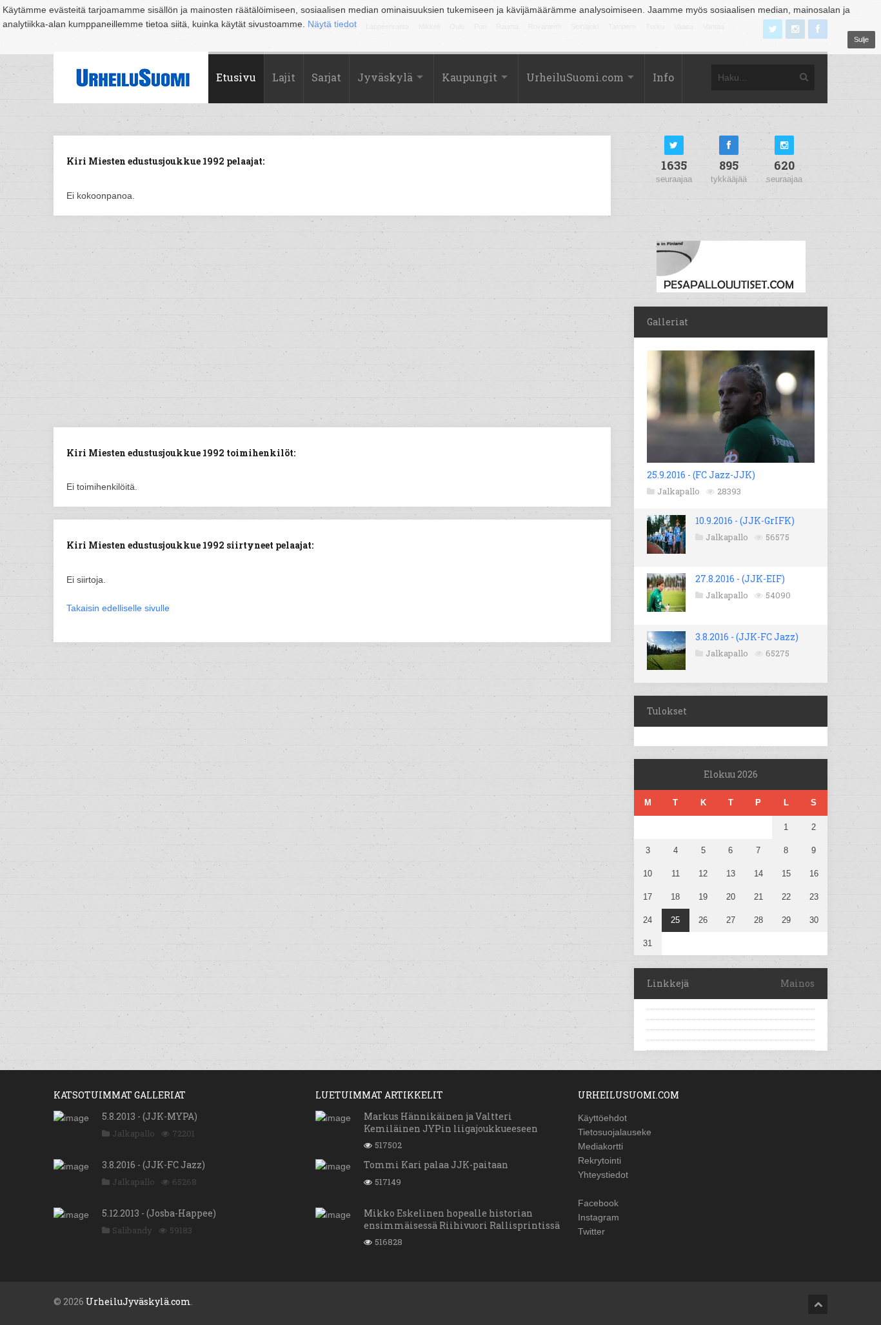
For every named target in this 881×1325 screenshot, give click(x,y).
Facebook (598, 1203)
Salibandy (132, 1230)
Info (663, 77)
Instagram (598, 1217)
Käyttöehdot (602, 1118)
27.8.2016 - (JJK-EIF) (740, 578)
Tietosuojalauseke (614, 1132)
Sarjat (326, 77)
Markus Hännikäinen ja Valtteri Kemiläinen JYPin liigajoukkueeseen (451, 1122)
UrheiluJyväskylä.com (138, 1301)
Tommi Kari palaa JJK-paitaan (436, 1164)
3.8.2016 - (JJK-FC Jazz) (746, 637)
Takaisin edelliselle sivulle (118, 608)
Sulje (861, 39)
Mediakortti (600, 1146)
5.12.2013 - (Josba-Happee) (159, 1213)
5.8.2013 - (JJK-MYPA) (149, 1116)
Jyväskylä (385, 77)
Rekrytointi (599, 1160)
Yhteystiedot (603, 1174)
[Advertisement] (332, 320)
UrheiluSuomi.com (575, 77)
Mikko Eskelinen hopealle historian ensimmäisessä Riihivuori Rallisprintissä (462, 1219)
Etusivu (236, 77)
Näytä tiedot (332, 24)
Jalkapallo (678, 491)
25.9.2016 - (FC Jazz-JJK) (701, 475)
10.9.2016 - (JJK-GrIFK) (745, 520)
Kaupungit (469, 77)
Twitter (591, 1231)
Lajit (283, 77)
